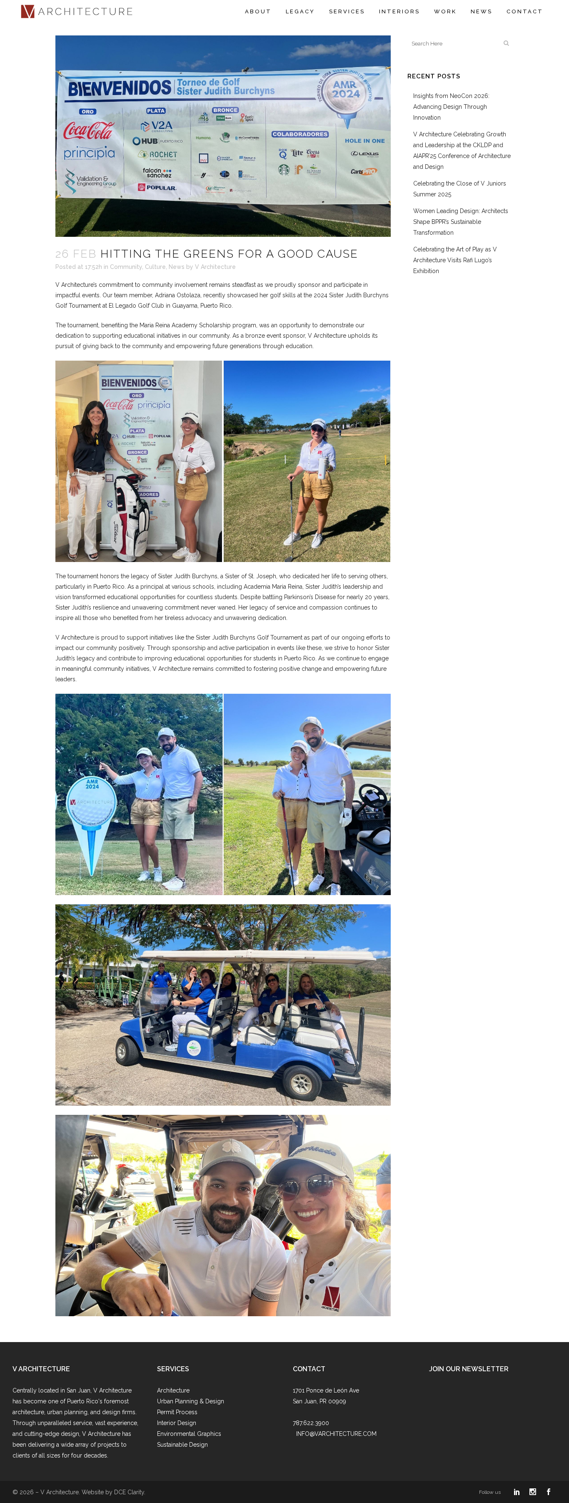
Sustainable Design (182, 1444)
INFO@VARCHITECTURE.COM (336, 1433)
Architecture (173, 1390)
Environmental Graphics (189, 1433)
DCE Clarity (129, 1492)
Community (126, 266)
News (177, 266)
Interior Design (176, 1423)
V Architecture (215, 266)
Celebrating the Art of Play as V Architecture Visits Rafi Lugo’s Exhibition (455, 260)
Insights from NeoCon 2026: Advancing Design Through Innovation (451, 107)
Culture (155, 266)
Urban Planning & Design (190, 1401)
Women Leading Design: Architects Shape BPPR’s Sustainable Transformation (460, 222)
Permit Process (177, 1412)
